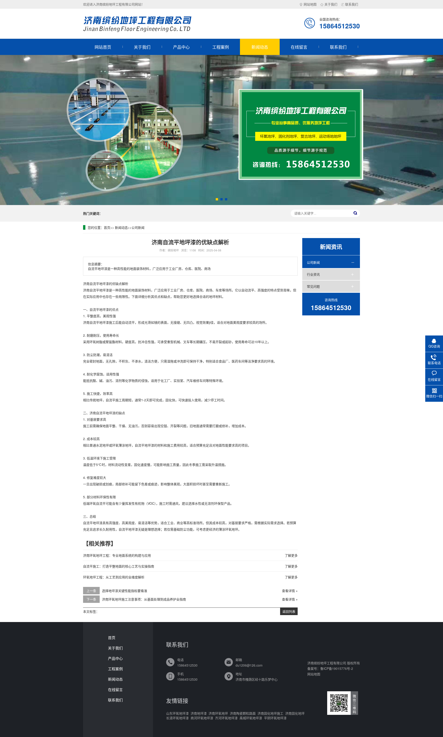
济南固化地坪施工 (270, 713)
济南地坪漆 (199, 713)
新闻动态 (259, 47)
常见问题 (313, 286)
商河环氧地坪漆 (202, 718)
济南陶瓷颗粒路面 (243, 713)
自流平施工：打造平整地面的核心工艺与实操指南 (118, 566)
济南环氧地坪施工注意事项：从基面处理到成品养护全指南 (144, 599)
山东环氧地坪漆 (177, 713)
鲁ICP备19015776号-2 (336, 668)
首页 (107, 227)
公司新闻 (138, 227)
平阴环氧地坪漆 (275, 718)
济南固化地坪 (295, 713)
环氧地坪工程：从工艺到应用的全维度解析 (113, 577)
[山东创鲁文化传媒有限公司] (140, 23)
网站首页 (103, 47)
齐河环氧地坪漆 (226, 718)
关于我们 (330, 4)
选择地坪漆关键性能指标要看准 (124, 590)
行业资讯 (313, 274)
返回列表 (288, 611)
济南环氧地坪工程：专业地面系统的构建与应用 (117, 555)
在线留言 (299, 47)
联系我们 (351, 4)
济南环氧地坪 (218, 713)
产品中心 (181, 47)
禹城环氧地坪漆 (250, 718)
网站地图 (310, 4)
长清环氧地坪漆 (177, 718)
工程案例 (220, 47)
